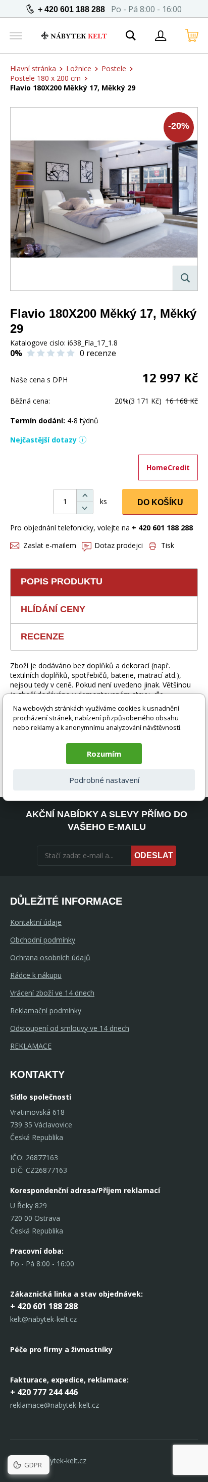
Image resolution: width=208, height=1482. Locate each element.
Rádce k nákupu (36, 975)
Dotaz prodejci (118, 545)
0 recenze (98, 353)
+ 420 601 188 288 (71, 9)
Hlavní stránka (33, 68)
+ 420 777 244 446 (44, 1392)
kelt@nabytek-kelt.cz (43, 1319)
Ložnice (78, 68)
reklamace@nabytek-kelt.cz (54, 1405)
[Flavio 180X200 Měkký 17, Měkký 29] (104, 199)
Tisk (167, 545)
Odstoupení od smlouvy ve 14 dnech (69, 1028)
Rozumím (104, 754)
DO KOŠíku (160, 502)
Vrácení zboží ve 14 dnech (52, 993)
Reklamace (30, 1046)
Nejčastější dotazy (43, 439)
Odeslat (153, 855)
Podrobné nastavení (104, 780)
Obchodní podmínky (42, 940)
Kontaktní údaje (36, 922)
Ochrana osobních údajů (50, 957)
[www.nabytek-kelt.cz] (74, 35)
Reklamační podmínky (45, 1010)
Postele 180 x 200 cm (45, 78)
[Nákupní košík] (191, 35)
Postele (113, 68)
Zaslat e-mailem (49, 545)
